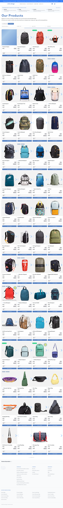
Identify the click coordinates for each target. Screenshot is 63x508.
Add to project (9, 55)
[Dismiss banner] (61, 1)
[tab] (4, 24)
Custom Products (30, 3)
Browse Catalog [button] (23, 3)
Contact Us (41, 3)
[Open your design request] (55, 4)
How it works (58, 7)
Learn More (36, 3)
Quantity (4, 52)
